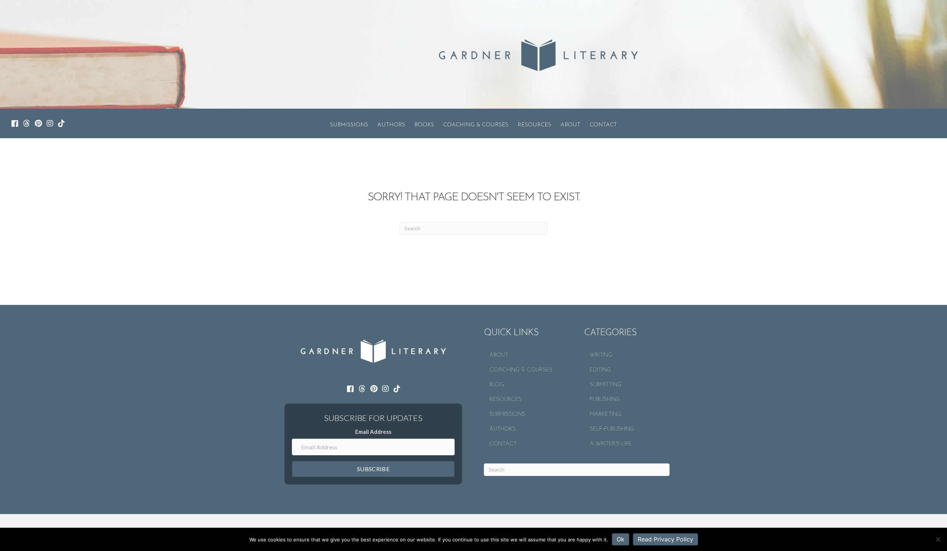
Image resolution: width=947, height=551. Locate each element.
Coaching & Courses (475, 125)
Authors (391, 125)
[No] (937, 539)
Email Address (373, 431)
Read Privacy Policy (665, 539)
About (570, 125)
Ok (620, 539)
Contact (603, 125)
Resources (534, 125)
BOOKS (424, 125)
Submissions (349, 125)
